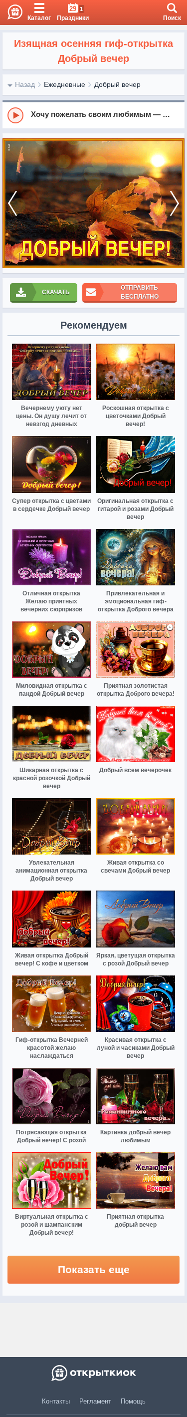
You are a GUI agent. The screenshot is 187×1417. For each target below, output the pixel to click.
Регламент (95, 1401)
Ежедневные (64, 84)
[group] (93, 114)
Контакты (56, 1401)
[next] (174, 203)
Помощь (133, 1401)
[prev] (12, 203)
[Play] (15, 115)
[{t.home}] (93, 1373)
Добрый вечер (117, 84)
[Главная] (11, 12)
